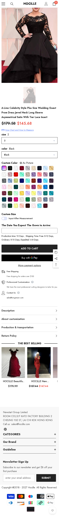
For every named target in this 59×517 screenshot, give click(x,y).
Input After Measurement (21, 218)
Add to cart (29, 248)
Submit (46, 478)
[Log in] (46, 3)
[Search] (12, 4)
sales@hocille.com (20, 424)
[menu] (3, 4)
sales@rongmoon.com (15, 297)
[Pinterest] (5, 429)
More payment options (29, 265)
